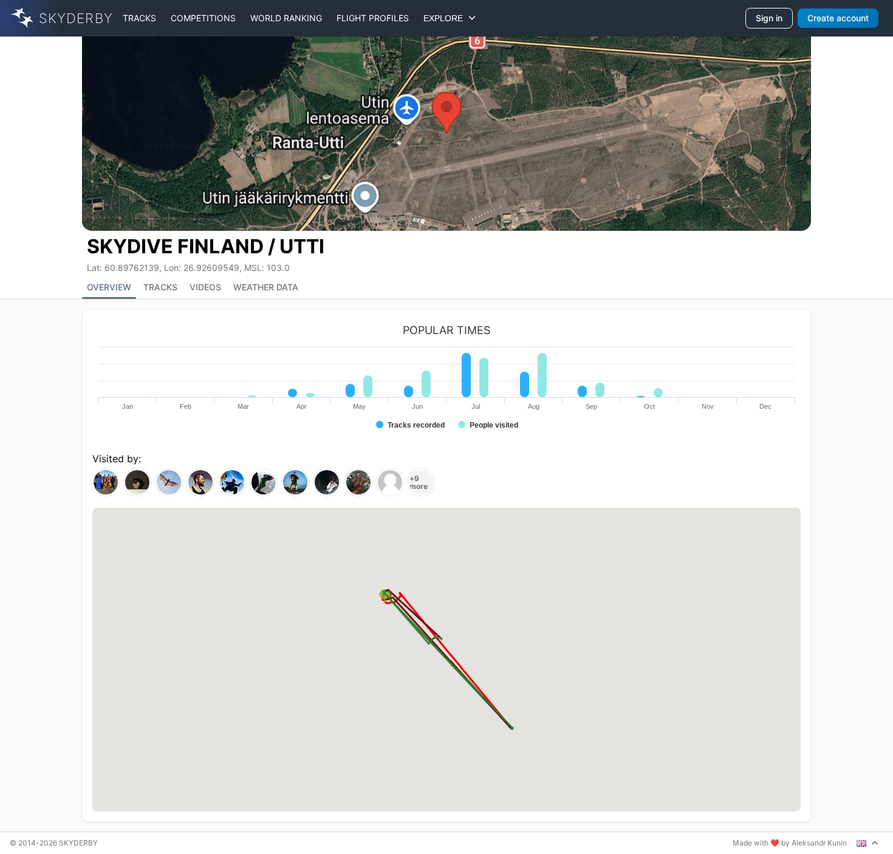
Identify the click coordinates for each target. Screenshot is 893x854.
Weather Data (265, 287)
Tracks (139, 18)
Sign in (769, 18)
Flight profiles (373, 18)
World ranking (286, 18)
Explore (445, 18)
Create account (838, 18)
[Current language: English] (867, 843)
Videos (205, 287)
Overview (109, 287)
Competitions (203, 18)
